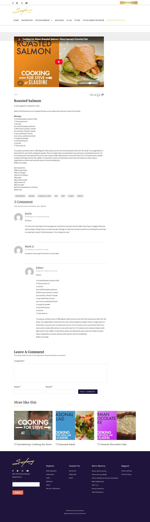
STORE (77, 20)
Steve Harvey (98, 466)
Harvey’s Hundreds (53, 488)
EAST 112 (95, 485)
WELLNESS (59, 20)
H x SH (69, 20)
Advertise (72, 471)
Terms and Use (126, 471)
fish (56, 196)
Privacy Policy (126, 474)
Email (49, 387)
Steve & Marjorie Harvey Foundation (105, 478)
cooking (31, 196)
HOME (16, 20)
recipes (71, 196)
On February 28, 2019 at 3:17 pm (36, 249)
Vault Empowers (98, 492)
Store (48, 485)
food (62, 196)
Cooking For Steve (44, 196)
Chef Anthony (20, 196)
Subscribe (72, 474)
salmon (80, 196)
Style (48, 478)
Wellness (49, 481)
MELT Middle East (98, 482)
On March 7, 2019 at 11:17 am (46, 271)
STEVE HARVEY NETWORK (93, 20)
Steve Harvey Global (99, 474)
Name (17, 387)
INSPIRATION (27, 20)
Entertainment (51, 471)
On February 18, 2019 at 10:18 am (37, 217)
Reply (28, 238)
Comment (19, 361)
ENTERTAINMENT (42, 20)
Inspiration (50, 474)
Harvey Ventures (98, 489)
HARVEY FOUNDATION (116, 20)
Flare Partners (81, 513)
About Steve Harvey (99, 471)
